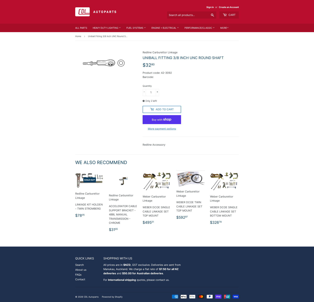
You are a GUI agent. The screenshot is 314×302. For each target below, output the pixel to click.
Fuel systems (135, 27)
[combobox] (191, 15)
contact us (162, 279)
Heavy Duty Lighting (106, 27)
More (223, 27)
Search (79, 264)
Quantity (147, 85)
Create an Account (229, 7)
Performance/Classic (198, 27)
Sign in (210, 7)
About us (80, 269)
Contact (80, 279)
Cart (232, 14)
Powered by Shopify (112, 296)
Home (78, 36)
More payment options (162, 128)
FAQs (78, 274)
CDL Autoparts (91, 296)
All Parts (81, 27)
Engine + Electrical (164, 27)
